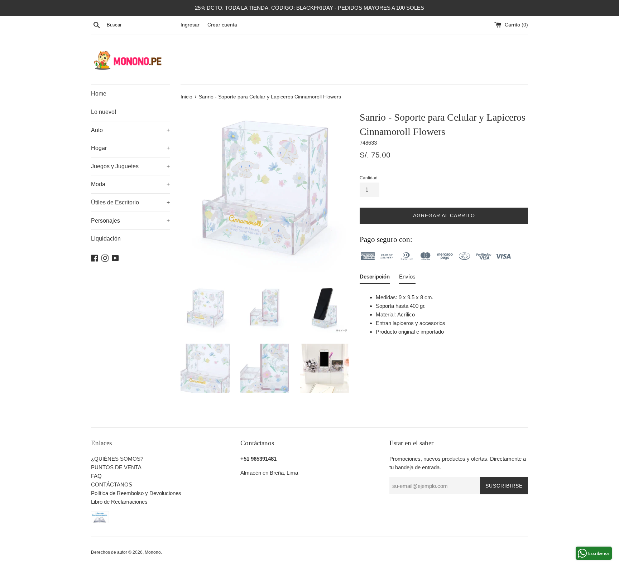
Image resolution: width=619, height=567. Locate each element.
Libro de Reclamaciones (119, 502)
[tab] (375, 278)
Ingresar (190, 25)
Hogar (130, 148)
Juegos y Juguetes (130, 166)
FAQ (96, 476)
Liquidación (106, 239)
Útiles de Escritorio (130, 202)
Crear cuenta (222, 25)
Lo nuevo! (103, 112)
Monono (153, 552)
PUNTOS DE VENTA (116, 467)
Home (98, 94)
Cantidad (369, 177)
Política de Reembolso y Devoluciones (136, 493)
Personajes (130, 221)
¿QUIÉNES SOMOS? (117, 459)
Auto (130, 130)
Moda (130, 184)
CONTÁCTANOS (111, 484)
